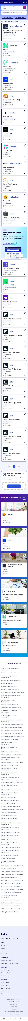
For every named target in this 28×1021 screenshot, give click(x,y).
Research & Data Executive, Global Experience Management (12, 31)
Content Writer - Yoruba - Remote (12, 369)
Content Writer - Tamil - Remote (11, 352)
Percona (10, 514)
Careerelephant (12, 642)
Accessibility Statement (14, 1001)
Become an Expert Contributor (9, 963)
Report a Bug (5, 975)
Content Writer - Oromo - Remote (12, 318)
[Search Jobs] (24, 7)
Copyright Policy (14, 1004)
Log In (25, 2)
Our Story (4, 945)
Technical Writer (7, 133)
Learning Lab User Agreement (14, 999)
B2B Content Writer (8, 83)
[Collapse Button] (24, 38)
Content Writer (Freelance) (10, 184)
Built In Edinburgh (6, 988)
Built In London (5, 991)
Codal (9, 540)
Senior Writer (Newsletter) (10, 302)
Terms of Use (14, 1009)
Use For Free (9, 243)
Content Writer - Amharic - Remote (12, 335)
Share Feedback (5, 973)
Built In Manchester (6, 994)
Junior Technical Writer (9, 167)
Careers (3, 948)
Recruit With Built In (7, 960)
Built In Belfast (5, 982)
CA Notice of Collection (14, 1014)
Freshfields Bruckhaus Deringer (14, 565)
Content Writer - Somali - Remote (12, 386)
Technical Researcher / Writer (11, 268)
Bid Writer (5, 49)
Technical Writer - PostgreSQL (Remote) (13, 100)
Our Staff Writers (6, 951)
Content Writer (7, 66)
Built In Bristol (5, 985)
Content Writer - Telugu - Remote (12, 403)
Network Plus (11, 616)
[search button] (21, 2)
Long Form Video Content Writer (11, 217)
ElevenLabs (11, 591)
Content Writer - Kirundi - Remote (12, 436)
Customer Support (6, 970)
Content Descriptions (7, 954)
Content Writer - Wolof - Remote (11, 419)
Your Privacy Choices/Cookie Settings (14, 1011)
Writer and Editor (7, 117)
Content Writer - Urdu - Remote (11, 453)
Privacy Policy (14, 1006)
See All (24, 498)
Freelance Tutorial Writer (9, 285)
